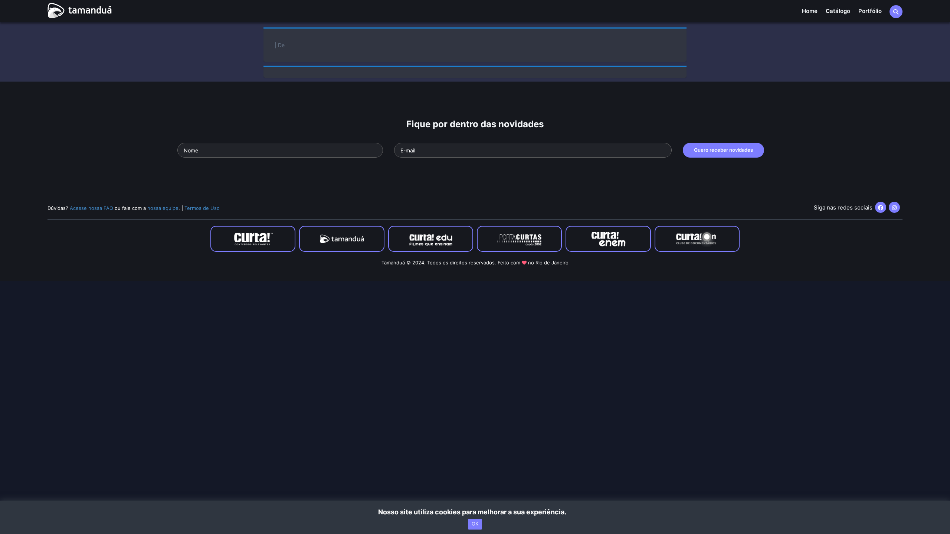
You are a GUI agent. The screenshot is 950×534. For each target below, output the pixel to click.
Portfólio (870, 10)
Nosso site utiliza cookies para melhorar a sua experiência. (475, 512)
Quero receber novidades (723, 150)
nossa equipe (162, 208)
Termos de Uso (202, 208)
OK (475, 524)
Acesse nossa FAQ (91, 208)
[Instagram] (894, 207)
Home (810, 10)
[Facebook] (880, 207)
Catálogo (838, 10)
